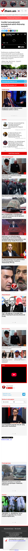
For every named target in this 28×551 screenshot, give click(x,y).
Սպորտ (4, 494)
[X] (11, 31)
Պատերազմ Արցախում (14, 18)
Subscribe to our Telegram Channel (7, 394)
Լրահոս (4, 119)
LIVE (3, 365)
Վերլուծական (6, 294)
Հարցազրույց (6, 406)
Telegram (12, 81)
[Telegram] (2, 31)
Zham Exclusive (6, 328)
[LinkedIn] (13, 31)
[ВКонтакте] (6, 31)
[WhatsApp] (17, 31)
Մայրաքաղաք (6, 463)
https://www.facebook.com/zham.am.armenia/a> (17, 540)
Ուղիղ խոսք (5, 89)
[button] (3, 103)
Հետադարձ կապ (9, 528)
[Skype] (4, 31)
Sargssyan (16, 549)
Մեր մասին (18, 528)
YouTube (12, 85)
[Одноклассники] (9, 31)
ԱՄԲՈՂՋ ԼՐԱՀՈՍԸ (14, 153)
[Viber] (15, 31)
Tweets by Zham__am (6, 439)
